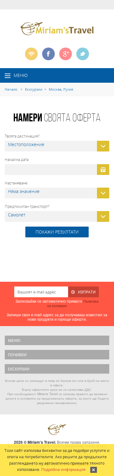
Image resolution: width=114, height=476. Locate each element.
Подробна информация (63, 469)
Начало (11, 89)
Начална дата (16, 159)
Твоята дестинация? (22, 135)
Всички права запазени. (78, 442)
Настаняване (16, 182)
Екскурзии (33, 89)
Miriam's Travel (57, 429)
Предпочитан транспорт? (27, 206)
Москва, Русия (61, 89)
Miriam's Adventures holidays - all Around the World (57, 28)
